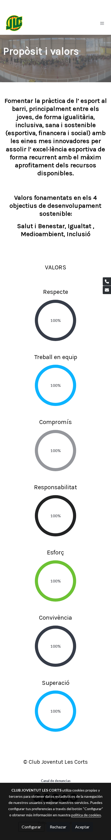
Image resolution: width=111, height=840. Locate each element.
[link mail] (107, 290)
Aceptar (82, 826)
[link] (14, 23)
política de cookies (86, 815)
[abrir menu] (102, 23)
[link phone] (107, 281)
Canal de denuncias (55, 781)
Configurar (31, 826)
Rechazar (58, 826)
